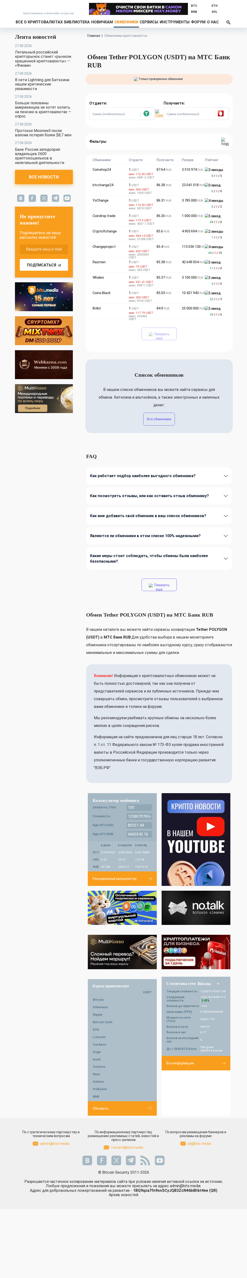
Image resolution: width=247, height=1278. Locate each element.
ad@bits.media (199, 1144)
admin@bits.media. (185, 1186)
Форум (198, 22)
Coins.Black (101, 293)
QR (213, 1190)
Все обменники (159, 419)
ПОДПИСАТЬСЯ (41, 265)
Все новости (44, 176)
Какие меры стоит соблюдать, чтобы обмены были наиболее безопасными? (149, 558)
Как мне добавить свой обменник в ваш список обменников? (148, 516)
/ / (217, 176)
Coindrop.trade (104, 216)
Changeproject (104, 247)
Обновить (101, 1108)
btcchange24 (103, 185)
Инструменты (175, 22)
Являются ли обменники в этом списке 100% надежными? (145, 536)
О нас (213, 22)
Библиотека (77, 22)
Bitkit (97, 308)
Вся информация (180, 1063)
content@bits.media (127, 1147)
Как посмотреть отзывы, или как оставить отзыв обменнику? (149, 496)
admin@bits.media (54, 1144)
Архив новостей (123, 1194)
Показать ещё (162, 336)
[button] (147, 113)
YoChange (101, 200)
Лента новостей (35, 37)
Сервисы (149, 22)
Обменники (126, 22)
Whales (98, 277)
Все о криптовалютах (39, 22)
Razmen (99, 262)
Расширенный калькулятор (115, 879)
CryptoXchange (105, 231)
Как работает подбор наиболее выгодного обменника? (143, 476)
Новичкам (102, 22)
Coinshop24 (102, 169)
